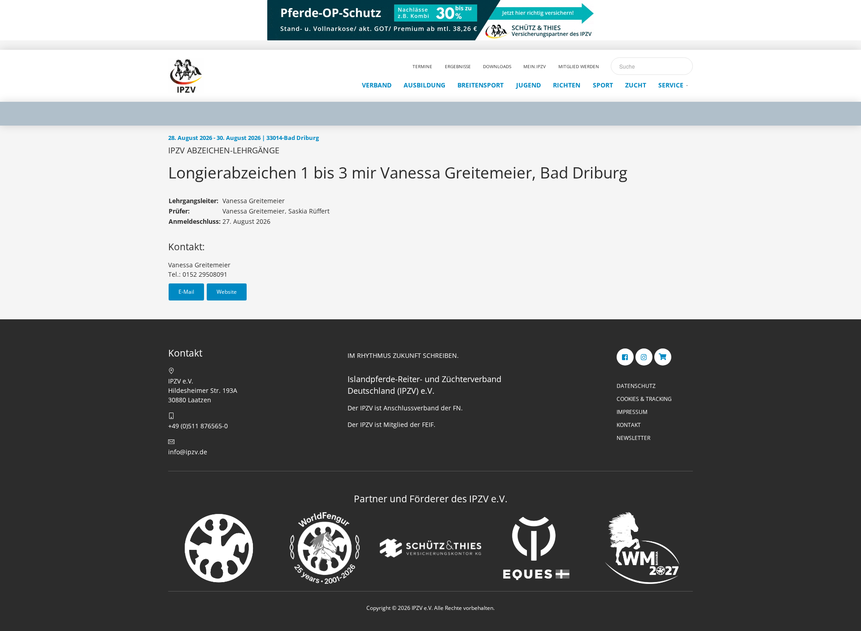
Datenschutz (636, 386)
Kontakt (629, 425)
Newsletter (633, 438)
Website (227, 292)
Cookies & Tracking (644, 399)
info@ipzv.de (187, 452)
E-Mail (186, 292)
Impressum (632, 412)
